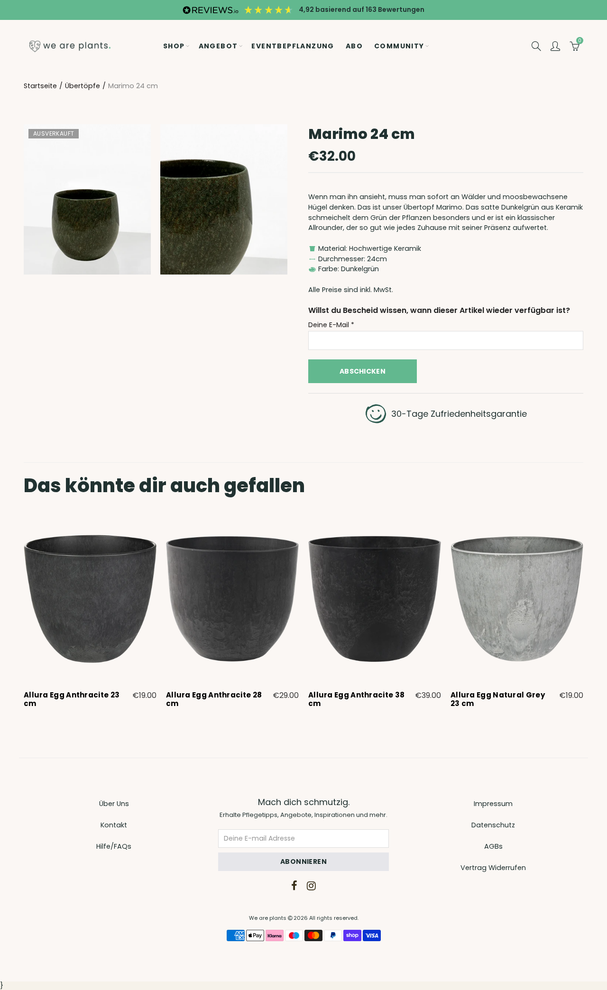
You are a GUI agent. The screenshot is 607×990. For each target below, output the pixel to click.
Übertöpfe (82, 86)
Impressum (493, 803)
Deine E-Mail (331, 325)
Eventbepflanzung (292, 46)
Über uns (114, 803)
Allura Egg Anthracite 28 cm (214, 699)
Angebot (218, 46)
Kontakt (114, 825)
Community (399, 46)
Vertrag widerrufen (493, 867)
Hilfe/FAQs (113, 846)
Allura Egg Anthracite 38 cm (356, 699)
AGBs (493, 846)
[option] (90, 612)
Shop (174, 46)
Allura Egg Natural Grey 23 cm (498, 699)
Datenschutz (493, 825)
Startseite (40, 86)
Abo (354, 46)
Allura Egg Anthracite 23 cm (72, 699)
